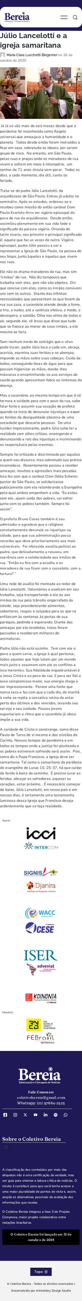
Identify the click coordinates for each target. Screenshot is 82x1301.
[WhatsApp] (67, 1115)
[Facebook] (6, 1115)
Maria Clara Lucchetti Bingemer (32, 55)
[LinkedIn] (47, 1115)
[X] (26, 1115)
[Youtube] (37, 1115)
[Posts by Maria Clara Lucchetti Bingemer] (3, 55)
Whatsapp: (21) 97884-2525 (41, 1103)
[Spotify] (57, 1115)
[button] (6, 1147)
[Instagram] (16, 1115)
